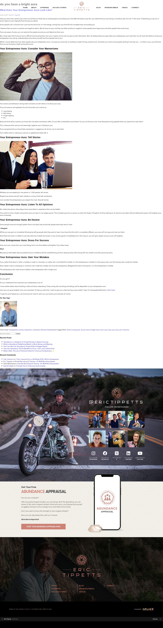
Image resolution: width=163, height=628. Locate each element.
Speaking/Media (111, 8)
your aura (115, 330)
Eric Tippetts (7, 361)
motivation (36, 330)
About (34, 8)
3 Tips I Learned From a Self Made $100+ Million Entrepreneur (37, 359)
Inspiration (28, 330)
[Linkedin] (128, 453)
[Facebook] (105, 453)
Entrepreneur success (16, 330)
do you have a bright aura (90, 330)
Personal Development (49, 330)
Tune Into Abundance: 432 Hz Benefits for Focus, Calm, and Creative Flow (28, 348)
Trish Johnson (8, 359)
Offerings (44, 8)
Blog (98, 8)
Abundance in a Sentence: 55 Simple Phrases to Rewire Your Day (25, 342)
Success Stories (59, 8)
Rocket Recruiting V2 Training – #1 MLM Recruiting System (35, 361)
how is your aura (105, 330)
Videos (125, 8)
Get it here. (111, 290)
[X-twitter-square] (117, 453)
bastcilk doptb (8, 366)
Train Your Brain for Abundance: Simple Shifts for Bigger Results (25, 346)
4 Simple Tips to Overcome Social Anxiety (30, 366)
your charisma (124, 330)
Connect (135, 8)
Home (25, 8)
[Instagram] (93, 453)
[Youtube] (140, 453)
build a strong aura (73, 330)
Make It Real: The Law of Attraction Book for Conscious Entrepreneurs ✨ (28, 351)
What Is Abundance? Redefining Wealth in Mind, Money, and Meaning (27, 344)
